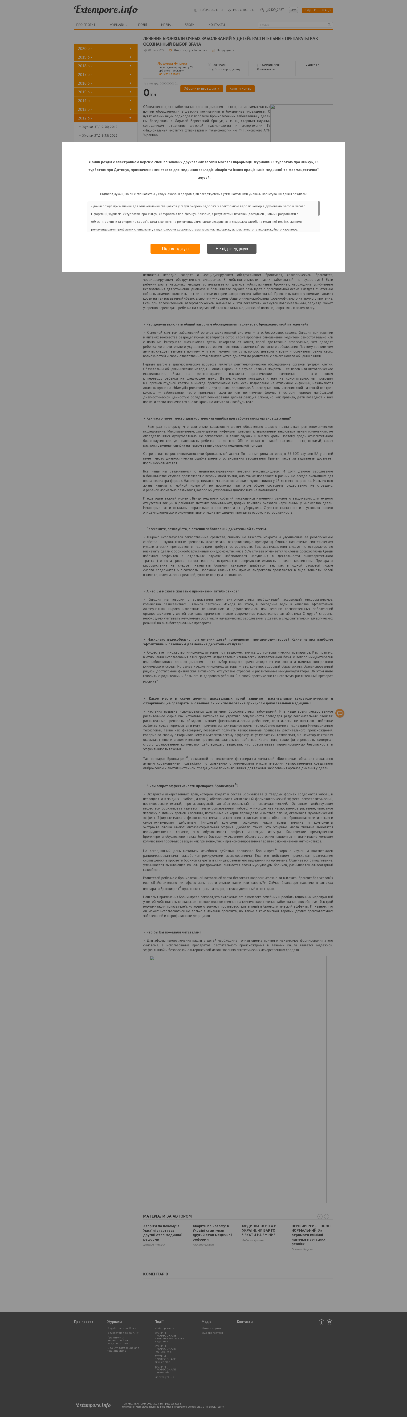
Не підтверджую (232, 248)
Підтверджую (175, 248)
